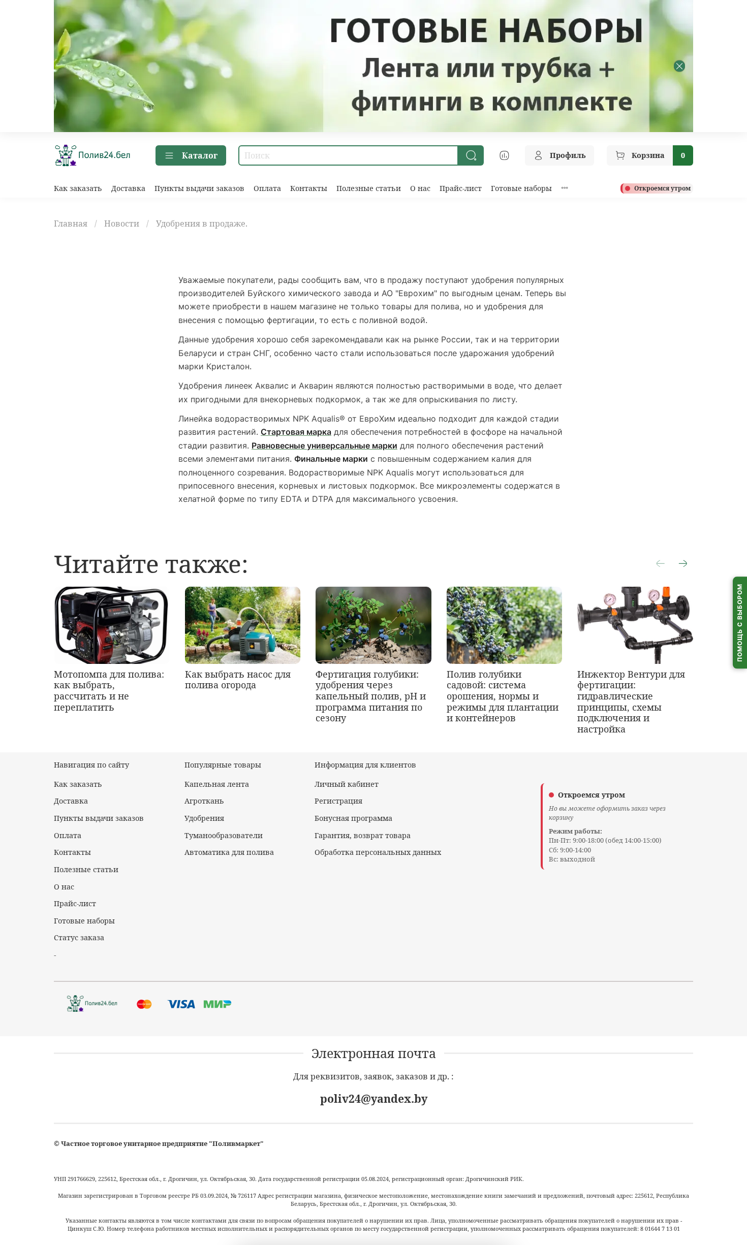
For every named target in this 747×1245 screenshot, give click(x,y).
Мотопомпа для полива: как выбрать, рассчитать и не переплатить (109, 690)
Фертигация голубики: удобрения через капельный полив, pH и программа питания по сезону (371, 696)
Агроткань (204, 801)
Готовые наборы (521, 188)
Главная (70, 223)
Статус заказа (79, 937)
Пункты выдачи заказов (199, 188)
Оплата (267, 188)
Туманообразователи (223, 835)
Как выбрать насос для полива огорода (238, 679)
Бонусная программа (353, 818)
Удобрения (204, 818)
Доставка (128, 188)
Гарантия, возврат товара (363, 835)
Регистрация (338, 801)
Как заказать (78, 188)
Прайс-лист (461, 188)
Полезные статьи (368, 188)
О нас (420, 188)
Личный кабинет (347, 784)
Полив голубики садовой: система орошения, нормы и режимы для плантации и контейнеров (502, 696)
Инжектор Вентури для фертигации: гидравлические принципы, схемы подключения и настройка (631, 701)
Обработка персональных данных (378, 852)
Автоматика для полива (229, 852)
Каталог (199, 155)
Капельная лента (216, 784)
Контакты (308, 188)
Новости (121, 223)
